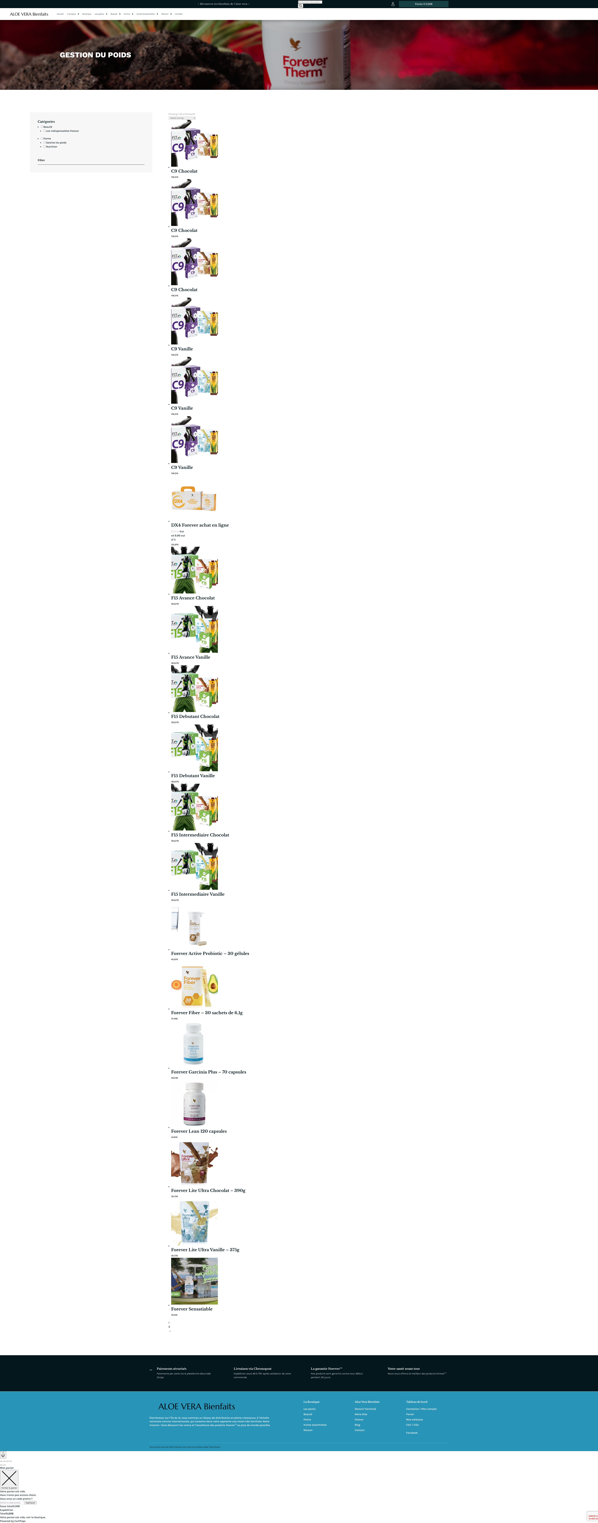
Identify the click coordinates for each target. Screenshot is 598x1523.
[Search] (300, 6)
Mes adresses (414, 1419)
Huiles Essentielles (146, 14)
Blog (357, 1424)
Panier (410, 1414)
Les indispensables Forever (62, 130)
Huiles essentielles (315, 1424)
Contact (179, 14)
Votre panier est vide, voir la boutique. (23, 1517)
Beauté (114, 14)
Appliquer (30, 1502)
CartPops (20, 1521)
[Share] (4, 1461)
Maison (164, 14)
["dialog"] (299, 1494)
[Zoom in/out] (10, 1461)
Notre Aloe (361, 1414)
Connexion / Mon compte (421, 1408)
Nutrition (51, 146)
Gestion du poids (56, 142)
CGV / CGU (412, 1424)
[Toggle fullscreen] (7, 1461)
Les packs (99, 14)
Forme (127, 14)
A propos (71, 14)
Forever (359, 1419)
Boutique (86, 14)
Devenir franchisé (365, 1408)
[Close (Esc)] (1, 1461)
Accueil (60, 14)
